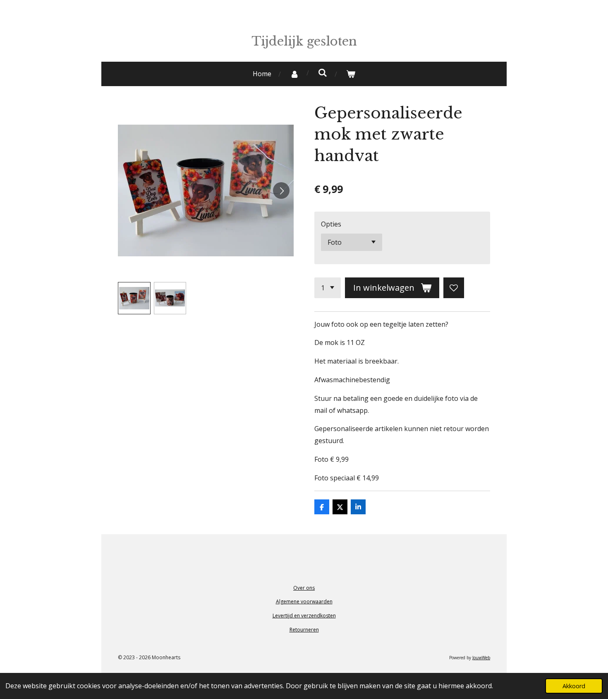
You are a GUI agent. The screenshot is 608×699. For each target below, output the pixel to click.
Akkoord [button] (574, 686)
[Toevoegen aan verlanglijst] (453, 287)
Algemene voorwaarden (304, 601)
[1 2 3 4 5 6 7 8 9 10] (327, 287)
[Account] (294, 74)
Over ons (304, 587)
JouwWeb (481, 657)
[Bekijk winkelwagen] (351, 74)
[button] (134, 298)
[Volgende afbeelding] (281, 190)
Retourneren (304, 629)
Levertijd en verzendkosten (304, 615)
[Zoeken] (323, 72)
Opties (331, 224)
